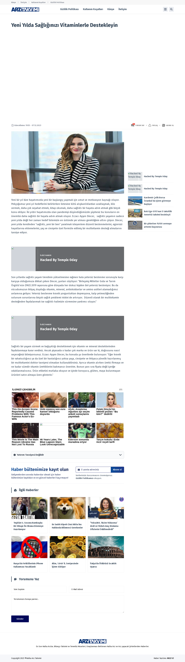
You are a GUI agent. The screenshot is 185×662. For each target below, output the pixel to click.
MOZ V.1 (170, 658)
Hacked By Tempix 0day (58, 260)
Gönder (20, 619)
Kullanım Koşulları (38, 2)
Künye (13, 2)
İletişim (24, 2)
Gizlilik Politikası (57, 2)
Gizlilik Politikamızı (85, 478)
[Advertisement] (151, 150)
